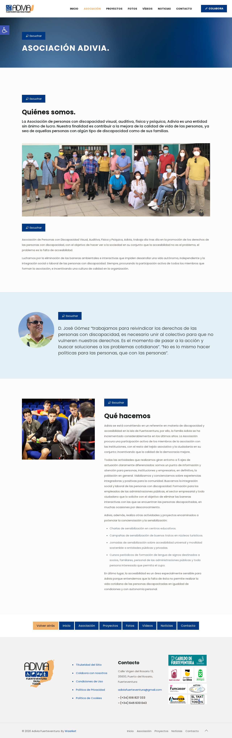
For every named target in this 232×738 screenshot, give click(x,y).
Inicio (67, 626)
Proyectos (110, 626)
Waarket (70, 731)
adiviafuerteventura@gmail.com (140, 690)
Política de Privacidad (90, 690)
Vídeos (147, 626)
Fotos (130, 626)
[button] (4, 30)
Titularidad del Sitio (89, 665)
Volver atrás (46, 626)
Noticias (167, 626)
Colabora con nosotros (91, 673)
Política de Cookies (89, 698)
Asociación (86, 626)
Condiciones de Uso (89, 681)
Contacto (188, 626)
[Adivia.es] (20, 8)
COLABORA (215, 8)
